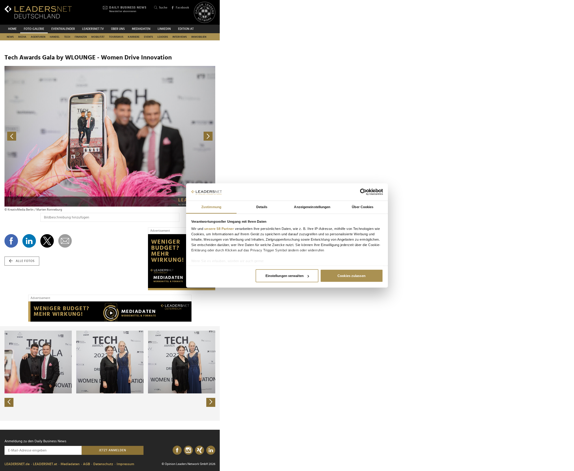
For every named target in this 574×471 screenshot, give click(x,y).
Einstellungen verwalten (284, 276)
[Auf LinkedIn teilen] (29, 241)
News (10, 36)
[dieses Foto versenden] (65, 241)
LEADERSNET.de (17, 464)
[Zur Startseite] (38, 12)
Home (12, 29)
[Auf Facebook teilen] (11, 241)
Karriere (133, 36)
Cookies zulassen (351, 276)
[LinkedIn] (210, 450)
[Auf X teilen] (47, 241)
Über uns (118, 29)
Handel (55, 36)
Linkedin (164, 29)
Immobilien (198, 36)
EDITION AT (186, 29)
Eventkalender (63, 29)
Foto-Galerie (34, 29)
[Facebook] (177, 450)
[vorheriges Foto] (57, 136)
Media (22, 36)
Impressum (125, 464)
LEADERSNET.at (45, 464)
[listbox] (109, 373)
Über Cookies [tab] (362, 207)
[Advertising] (181, 262)
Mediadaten (141, 29)
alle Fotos (25, 261)
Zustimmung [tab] (211, 207)
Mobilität (97, 36)
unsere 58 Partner (219, 228)
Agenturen (38, 36)
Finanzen (81, 36)
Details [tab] (261, 207)
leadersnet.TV (93, 29)
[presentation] (8, 402)
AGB (86, 464)
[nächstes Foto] (162, 136)
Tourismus (116, 36)
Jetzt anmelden (112, 450)
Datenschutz (103, 464)
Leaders (162, 36)
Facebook (182, 7)
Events (148, 36)
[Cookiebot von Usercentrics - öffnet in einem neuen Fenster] (363, 192)
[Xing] (199, 450)
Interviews (179, 36)
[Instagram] (188, 450)
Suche (163, 7)
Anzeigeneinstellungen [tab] (312, 207)
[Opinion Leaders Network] (204, 12)
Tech (67, 36)
